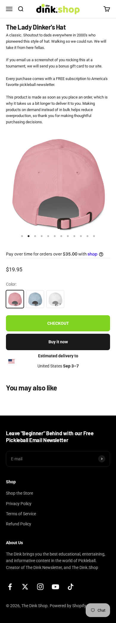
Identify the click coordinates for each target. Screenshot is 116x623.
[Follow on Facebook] (10, 587)
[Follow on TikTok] (71, 587)
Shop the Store (19, 493)
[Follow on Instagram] (40, 587)
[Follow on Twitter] (25, 587)
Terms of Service (21, 513)
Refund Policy (18, 524)
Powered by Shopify (68, 605)
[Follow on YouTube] (55, 587)
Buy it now (58, 341)
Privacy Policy (19, 503)
